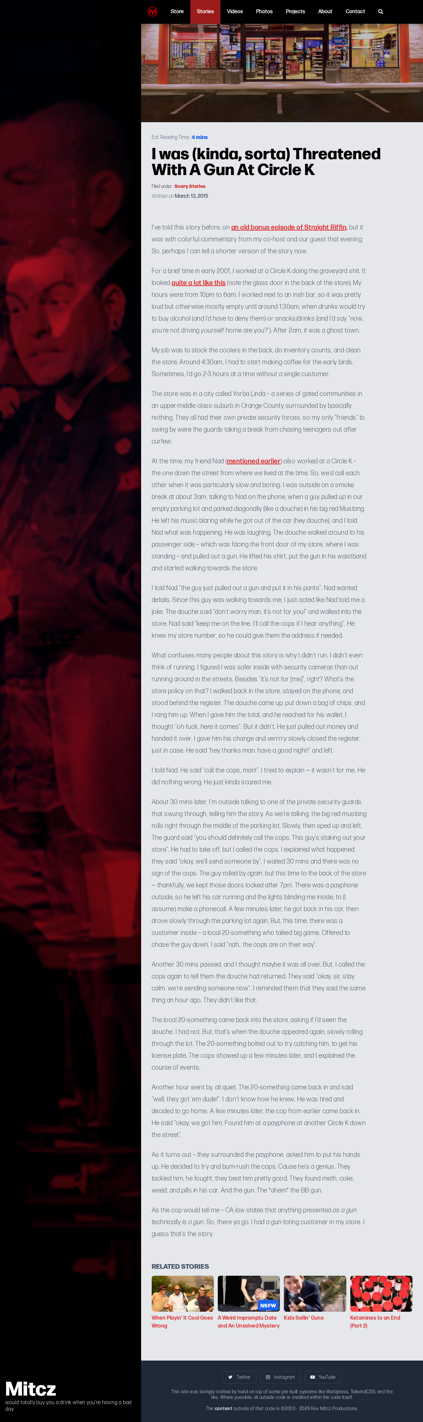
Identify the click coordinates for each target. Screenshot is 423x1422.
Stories (205, 12)
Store (177, 12)
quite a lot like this (199, 283)
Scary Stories (190, 186)
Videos (235, 12)
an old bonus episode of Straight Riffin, (289, 227)
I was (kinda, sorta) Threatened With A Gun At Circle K (266, 160)
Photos (264, 12)
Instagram (284, 1377)
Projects (295, 12)
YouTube (327, 1377)
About (325, 12)
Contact (355, 12)
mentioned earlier (254, 461)
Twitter (243, 1377)
